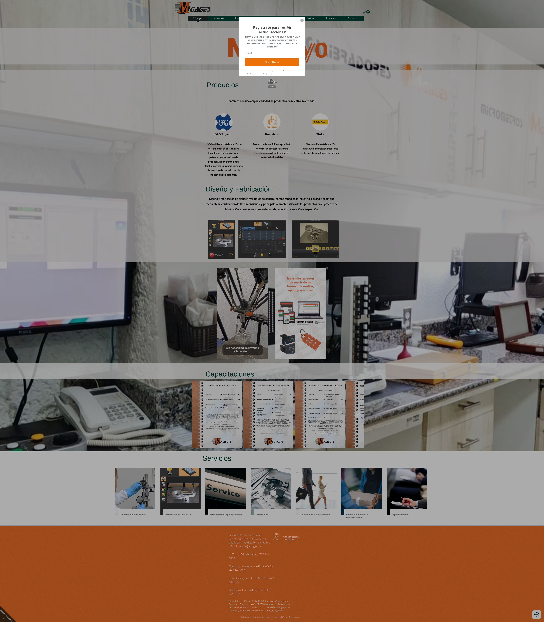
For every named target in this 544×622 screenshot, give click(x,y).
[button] (302, 20)
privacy (272, 87)
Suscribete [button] (272, 62)
